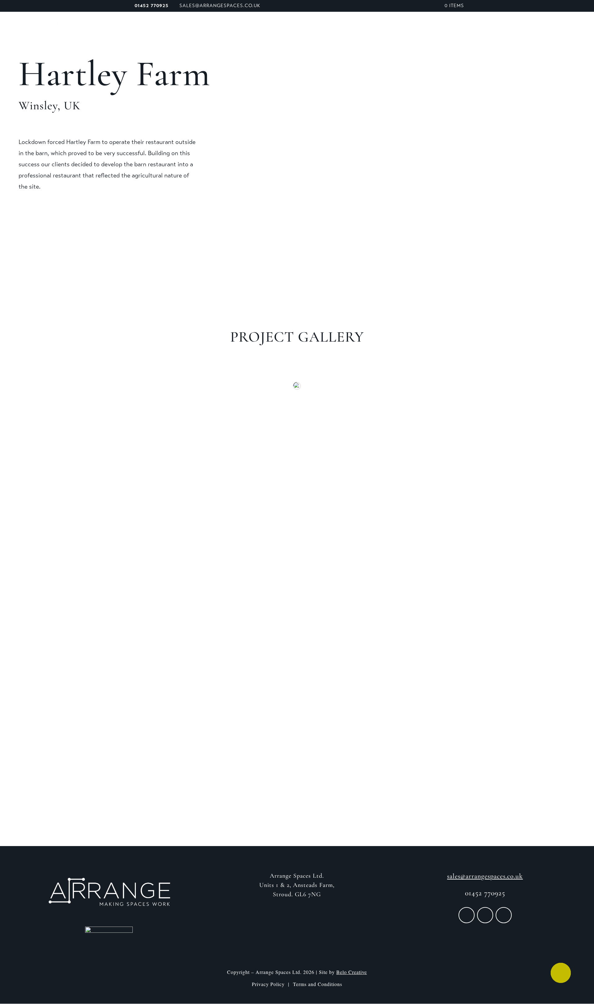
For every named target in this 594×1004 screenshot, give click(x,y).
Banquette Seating (388, 24)
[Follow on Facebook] (466, 915)
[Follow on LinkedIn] (504, 915)
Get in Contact (297, 785)
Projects (472, 24)
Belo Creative (351, 972)
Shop (346, 24)
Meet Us (320, 24)
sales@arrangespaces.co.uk (485, 876)
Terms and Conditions (317, 984)
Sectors (434, 24)
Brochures (508, 24)
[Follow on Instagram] (485, 915)
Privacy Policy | (272, 984)
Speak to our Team (558, 24)
